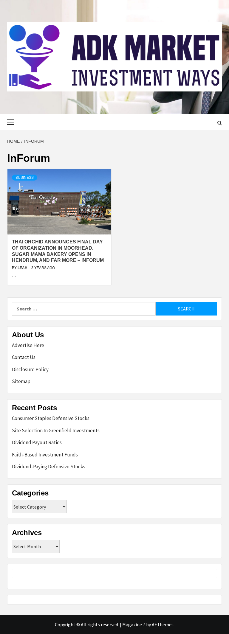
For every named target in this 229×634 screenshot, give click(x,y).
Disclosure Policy (30, 369)
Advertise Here (28, 345)
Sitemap (21, 381)
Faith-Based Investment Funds (45, 454)
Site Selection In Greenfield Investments (56, 430)
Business (25, 177)
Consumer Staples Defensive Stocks (50, 418)
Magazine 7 (133, 624)
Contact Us (23, 357)
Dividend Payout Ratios (37, 442)
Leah (23, 268)
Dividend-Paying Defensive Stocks (48, 466)
